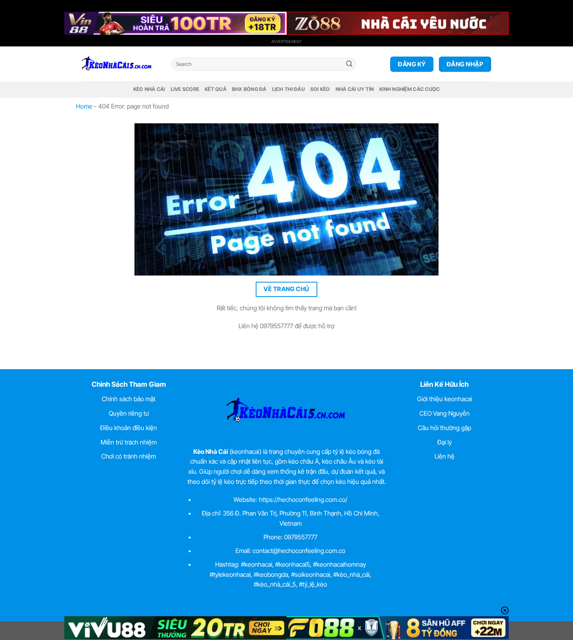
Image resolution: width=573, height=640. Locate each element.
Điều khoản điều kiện (128, 428)
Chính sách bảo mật (129, 399)
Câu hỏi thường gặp (444, 428)
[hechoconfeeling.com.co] (121, 64)
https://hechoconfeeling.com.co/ (303, 499)
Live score (185, 89)
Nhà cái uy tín (355, 89)
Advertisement (286, 41)
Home (84, 106)
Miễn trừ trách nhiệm (129, 442)
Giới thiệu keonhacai (444, 399)
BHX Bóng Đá (249, 89)
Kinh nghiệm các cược (409, 89)
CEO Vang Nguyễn (444, 413)
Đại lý (444, 442)
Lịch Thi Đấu (288, 89)
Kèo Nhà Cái (149, 89)
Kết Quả (215, 89)
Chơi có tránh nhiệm (128, 456)
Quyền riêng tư (129, 413)
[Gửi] (349, 64)
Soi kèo (320, 89)
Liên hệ (445, 456)
